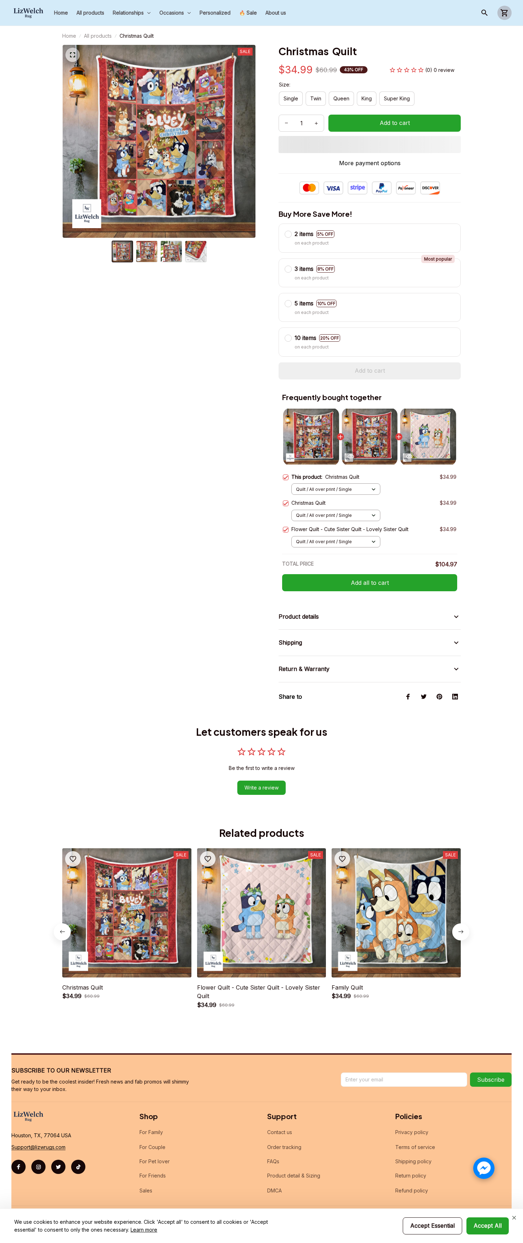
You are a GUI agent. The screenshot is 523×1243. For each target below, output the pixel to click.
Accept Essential (432, 1225)
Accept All (488, 1225)
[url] (38, 1147)
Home (69, 36)
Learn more (144, 1230)
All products (98, 36)
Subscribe (490, 1079)
